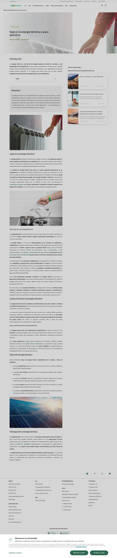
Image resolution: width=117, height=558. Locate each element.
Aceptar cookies (99, 553)
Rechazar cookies (79, 553)
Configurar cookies (15, 553)
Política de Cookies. (81, 547)
